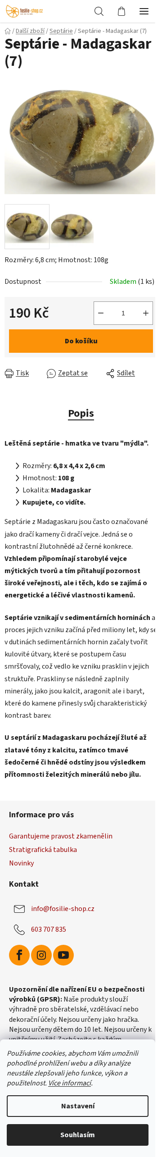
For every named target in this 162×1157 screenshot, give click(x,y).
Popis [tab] (81, 413)
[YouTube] (63, 955)
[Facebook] (19, 955)
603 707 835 (48, 929)
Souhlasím (77, 1135)
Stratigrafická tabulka (43, 850)
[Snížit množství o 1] (101, 313)
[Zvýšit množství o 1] (146, 313)
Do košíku (81, 341)
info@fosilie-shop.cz (62, 909)
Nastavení (77, 1106)
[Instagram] (41, 955)
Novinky (21, 863)
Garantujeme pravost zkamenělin (60, 836)
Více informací (69, 1083)
